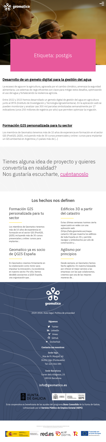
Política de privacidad (65, 313)
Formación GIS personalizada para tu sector (37, 125)
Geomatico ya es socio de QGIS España (27, 251)
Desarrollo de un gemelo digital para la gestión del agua (47, 79)
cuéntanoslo (74, 174)
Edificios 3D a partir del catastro (77, 211)
